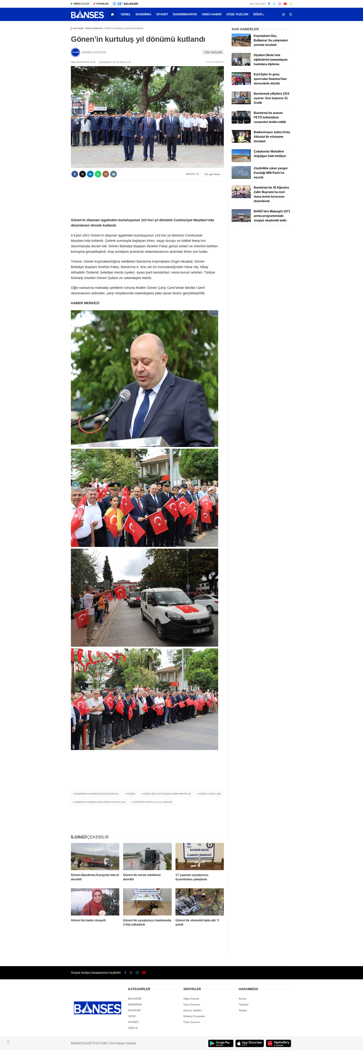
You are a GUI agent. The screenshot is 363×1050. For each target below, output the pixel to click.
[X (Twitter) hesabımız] (274, 3)
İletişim (243, 1010)
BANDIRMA (143, 14)
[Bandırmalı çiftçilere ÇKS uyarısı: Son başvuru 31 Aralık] (241, 103)
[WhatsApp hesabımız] (291, 3)
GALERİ (81, 3)
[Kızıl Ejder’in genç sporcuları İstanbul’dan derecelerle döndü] (241, 84)
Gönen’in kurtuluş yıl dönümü (153, 802)
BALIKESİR (135, 998)
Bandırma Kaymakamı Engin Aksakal (97, 794)
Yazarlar (244, 1004)
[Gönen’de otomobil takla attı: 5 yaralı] (199, 901)
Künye (242, 998)
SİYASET (162, 14)
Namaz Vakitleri (192, 1010)
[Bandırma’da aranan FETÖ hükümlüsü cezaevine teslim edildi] (241, 122)
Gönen (131, 794)
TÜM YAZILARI (213, 52)
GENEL (126, 14)
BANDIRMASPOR (185, 14)
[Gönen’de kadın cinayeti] (95, 901)
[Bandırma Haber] (87, 17)
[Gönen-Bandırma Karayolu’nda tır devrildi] (95, 856)
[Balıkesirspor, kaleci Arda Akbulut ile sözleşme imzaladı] (241, 141)
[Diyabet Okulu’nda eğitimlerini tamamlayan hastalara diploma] (241, 64)
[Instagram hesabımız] (279, 3)
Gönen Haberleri (215, 61)
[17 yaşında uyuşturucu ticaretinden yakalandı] (199, 856)
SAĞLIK (133, 1027)
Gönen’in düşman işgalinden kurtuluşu (100, 802)
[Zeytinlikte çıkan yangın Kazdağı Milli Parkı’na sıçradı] (241, 177)
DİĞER (257, 14)
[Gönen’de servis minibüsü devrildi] (147, 856)
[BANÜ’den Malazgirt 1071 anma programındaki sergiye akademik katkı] (241, 221)
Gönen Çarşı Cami (210, 794)
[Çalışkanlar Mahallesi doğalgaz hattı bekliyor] (241, 161)
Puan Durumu (191, 1022)
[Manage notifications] (8, 1042)
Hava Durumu (191, 1004)
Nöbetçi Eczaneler (194, 1016)
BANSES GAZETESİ (94, 52)
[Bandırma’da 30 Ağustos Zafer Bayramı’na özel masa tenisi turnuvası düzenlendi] (241, 197)
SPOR (132, 1016)
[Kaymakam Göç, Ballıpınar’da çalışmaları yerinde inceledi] (241, 45)
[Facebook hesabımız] (269, 3)
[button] (113, 14)
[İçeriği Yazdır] (113, 174)
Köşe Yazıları (237, 14)
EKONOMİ (134, 1010)
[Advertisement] (147, 198)
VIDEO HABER (212, 14)
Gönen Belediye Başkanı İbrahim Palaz (167, 794)
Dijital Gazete (191, 998)
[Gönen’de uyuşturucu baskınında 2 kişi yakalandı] (147, 901)
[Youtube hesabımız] (285, 3)
